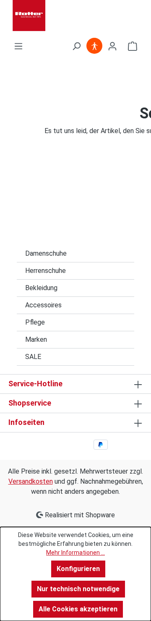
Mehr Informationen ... (75, 552)
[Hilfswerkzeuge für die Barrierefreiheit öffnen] (94, 46)
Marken (36, 339)
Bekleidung (41, 288)
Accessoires (43, 305)
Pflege (35, 322)
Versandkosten (30, 481)
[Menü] (18, 46)
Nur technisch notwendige (78, 589)
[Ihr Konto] (112, 46)
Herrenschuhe (45, 271)
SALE (33, 357)
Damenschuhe (46, 253)
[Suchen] (76, 46)
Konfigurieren (78, 569)
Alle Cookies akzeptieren (78, 609)
